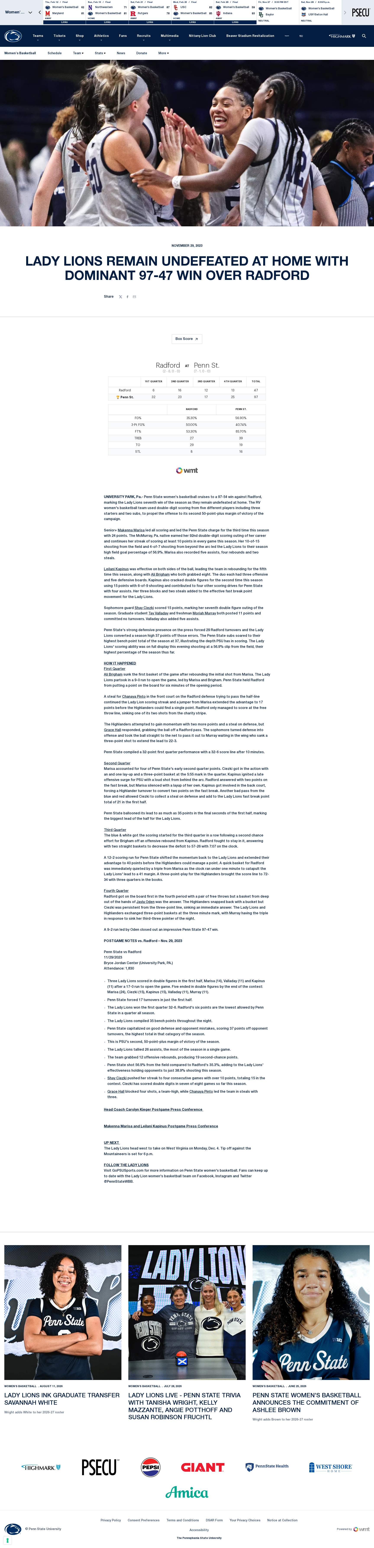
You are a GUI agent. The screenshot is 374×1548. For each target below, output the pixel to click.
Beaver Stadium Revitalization (250, 36)
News (121, 53)
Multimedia (170, 36)
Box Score (184, 339)
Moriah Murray (204, 613)
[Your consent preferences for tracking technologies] (7, 1540)
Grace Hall (112, 730)
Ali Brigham (160, 574)
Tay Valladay (158, 613)
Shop (80, 36)
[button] (39, 12)
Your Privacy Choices (245, 1520)
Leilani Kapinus (116, 569)
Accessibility (199, 1530)
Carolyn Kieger (138, 1109)
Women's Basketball (20, 1386)
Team (77, 53)
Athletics (101, 36)
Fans (123, 36)
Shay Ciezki (144, 608)
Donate (141, 54)
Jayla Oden (145, 902)
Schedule (55, 53)
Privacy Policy (111, 1520)
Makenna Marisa (131, 530)
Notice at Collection (282, 1520)
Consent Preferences (144, 1520)
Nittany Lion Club (202, 36)
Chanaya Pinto (134, 696)
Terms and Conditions (182, 1520)
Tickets (59, 36)
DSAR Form (214, 1520)
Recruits (143, 36)
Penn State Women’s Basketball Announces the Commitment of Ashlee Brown (307, 1403)
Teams (38, 36)
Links (64, 22)
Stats (99, 53)
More (162, 53)
